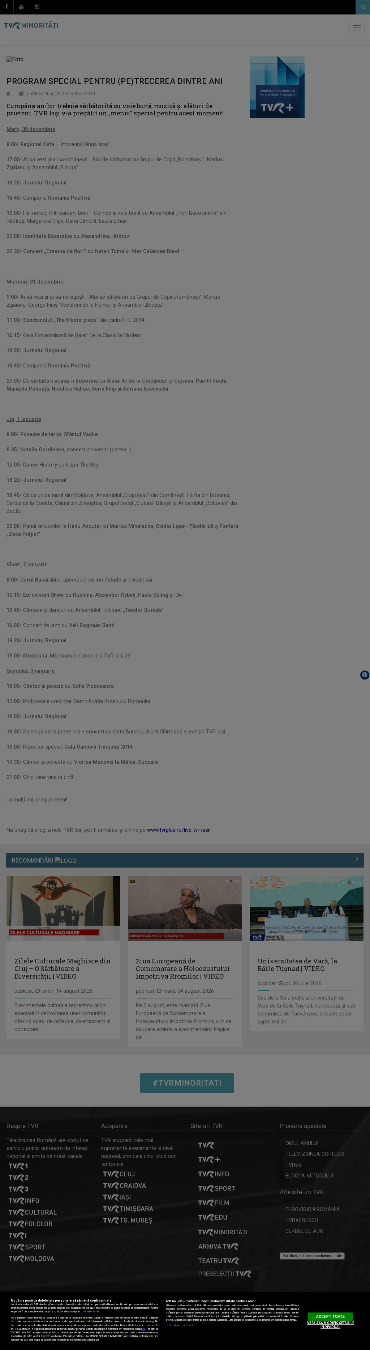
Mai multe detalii (91, 1311)
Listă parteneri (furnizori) (179, 1325)
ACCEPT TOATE (330, 1316)
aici (143, 1329)
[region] (185, 1321)
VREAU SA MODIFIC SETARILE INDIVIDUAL (330, 1325)
